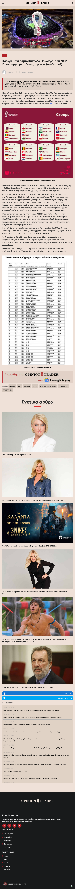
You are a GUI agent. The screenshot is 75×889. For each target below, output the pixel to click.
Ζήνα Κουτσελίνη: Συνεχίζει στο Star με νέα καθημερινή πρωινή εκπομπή (32, 500)
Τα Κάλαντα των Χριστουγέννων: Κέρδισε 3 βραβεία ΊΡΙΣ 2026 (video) (31, 546)
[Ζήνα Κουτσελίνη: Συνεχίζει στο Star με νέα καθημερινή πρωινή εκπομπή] (37, 477)
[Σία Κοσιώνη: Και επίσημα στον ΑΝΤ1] (37, 432)
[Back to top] (69, 883)
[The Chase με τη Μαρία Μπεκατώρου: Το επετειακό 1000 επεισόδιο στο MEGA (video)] (37, 569)
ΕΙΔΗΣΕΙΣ (27, 386)
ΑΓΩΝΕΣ (12, 386)
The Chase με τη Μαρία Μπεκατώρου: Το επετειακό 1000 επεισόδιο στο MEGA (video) (34, 592)
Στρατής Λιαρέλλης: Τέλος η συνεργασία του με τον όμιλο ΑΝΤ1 (28, 687)
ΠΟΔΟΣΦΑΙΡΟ (63, 386)
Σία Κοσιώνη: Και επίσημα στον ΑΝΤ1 (17, 455)
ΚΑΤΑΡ (35, 386)
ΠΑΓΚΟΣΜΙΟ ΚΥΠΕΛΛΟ (48, 386)
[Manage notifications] (5, 883)
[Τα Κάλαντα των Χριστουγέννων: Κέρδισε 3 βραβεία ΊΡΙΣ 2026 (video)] (37, 523)
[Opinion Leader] (37, 3)
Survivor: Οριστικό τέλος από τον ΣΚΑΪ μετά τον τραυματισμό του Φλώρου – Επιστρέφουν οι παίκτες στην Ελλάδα (34, 640)
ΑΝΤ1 (19, 386)
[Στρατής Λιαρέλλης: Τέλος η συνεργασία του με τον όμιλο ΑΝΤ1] (37, 664)
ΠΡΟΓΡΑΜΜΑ (7, 390)
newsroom (11, 72)
